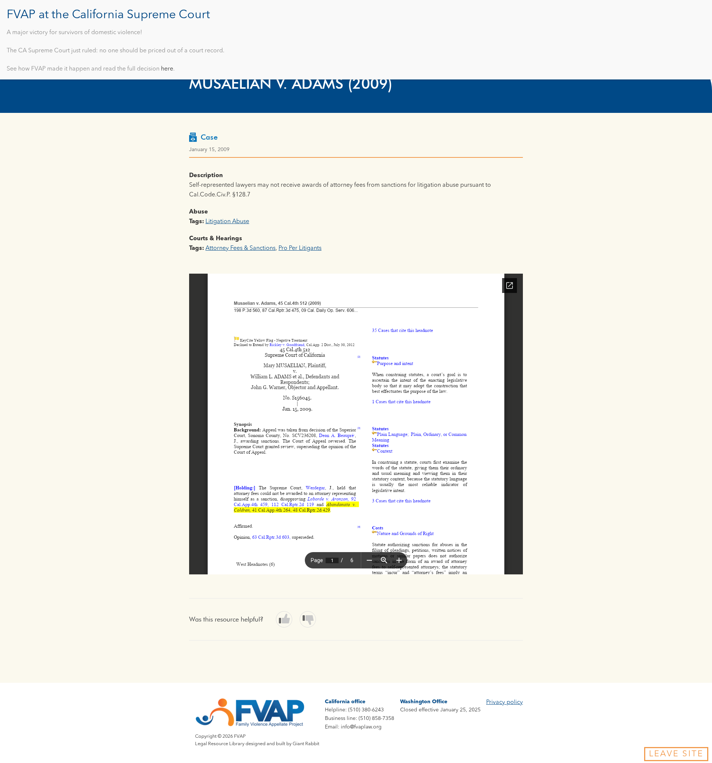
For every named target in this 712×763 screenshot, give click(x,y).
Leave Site (676, 754)
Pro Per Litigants (300, 248)
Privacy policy (504, 702)
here (167, 69)
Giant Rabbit (306, 743)
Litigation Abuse (227, 222)
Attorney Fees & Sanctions (240, 248)
